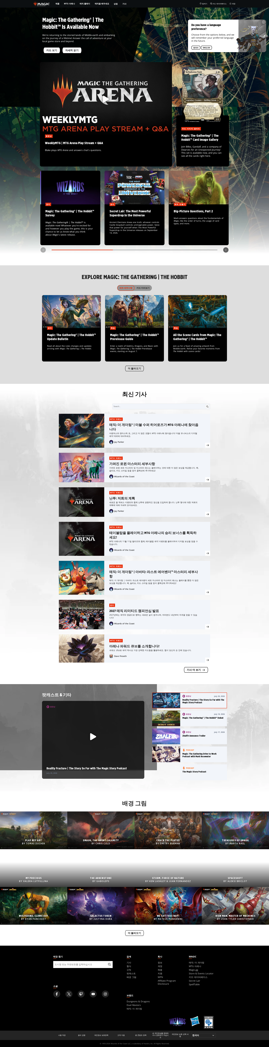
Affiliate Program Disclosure (167, 982)
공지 (112, 605)
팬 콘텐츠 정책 (140, 1035)
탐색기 (204, 4)
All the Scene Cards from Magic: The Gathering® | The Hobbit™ (197, 345)
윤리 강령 (81, 1035)
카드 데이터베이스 (220, 4)
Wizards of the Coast (124, 476)
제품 (57, 4)
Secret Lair (194, 980)
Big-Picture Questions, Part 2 (198, 225)
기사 (124, 3)
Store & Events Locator (201, 973)
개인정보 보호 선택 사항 (180, 1035)
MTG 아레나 (69, 4)
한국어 (195, 48)
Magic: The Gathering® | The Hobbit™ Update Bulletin (71, 345)
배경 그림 (131, 977)
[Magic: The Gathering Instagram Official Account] (105, 994)
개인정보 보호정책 (101, 1035)
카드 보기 (51, 50)
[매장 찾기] (109, 964)
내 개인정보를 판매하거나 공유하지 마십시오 (160, 1035)
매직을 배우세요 (102, 4)
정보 (160, 962)
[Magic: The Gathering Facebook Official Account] (56, 994)
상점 (116, 3)
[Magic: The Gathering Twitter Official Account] (68, 994)
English (206, 48)
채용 (160, 969)
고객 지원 (121, 1035)
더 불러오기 (134, 368)
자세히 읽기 (72, 50)
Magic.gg (193, 969)
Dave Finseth (120, 656)
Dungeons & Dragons (138, 1001)
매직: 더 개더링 (196, 962)
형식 (129, 966)
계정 (233, 4)
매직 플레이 (85, 4)
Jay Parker (119, 442)
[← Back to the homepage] (42, 3)
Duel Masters (134, 1005)
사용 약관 (62, 1035)
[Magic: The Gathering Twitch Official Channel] (81, 994)
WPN (160, 977)
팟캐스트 (131, 973)
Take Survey (70, 225)
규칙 (129, 969)
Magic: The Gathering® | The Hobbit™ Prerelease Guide (134, 345)
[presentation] (207, 445)
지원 (160, 973)
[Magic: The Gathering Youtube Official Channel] (93, 994)
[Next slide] (226, 250)
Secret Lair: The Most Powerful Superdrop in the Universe (134, 224)
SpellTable (194, 984)
